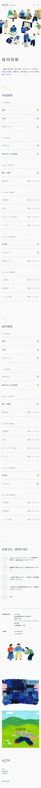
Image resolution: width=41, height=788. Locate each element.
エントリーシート (14, 557)
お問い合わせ (19, 560)
